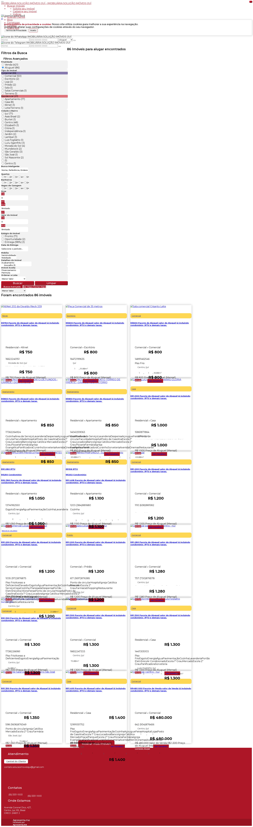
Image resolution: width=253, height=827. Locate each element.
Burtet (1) (10, 119)
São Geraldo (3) (14, 151)
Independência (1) (15, 131)
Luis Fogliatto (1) (14, 140)
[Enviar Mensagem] (60, 46)
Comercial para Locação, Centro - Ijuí (157, 585)
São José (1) (11, 154)
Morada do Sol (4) (15, 145)
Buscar (18, 283)
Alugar (9, 380)
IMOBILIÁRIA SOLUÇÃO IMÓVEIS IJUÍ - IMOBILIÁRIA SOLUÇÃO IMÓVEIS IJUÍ (46, 3)
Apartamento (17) (15, 99)
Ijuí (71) (9, 113)
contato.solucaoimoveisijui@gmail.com (24, 767)
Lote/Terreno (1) (14, 108)
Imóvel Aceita (8, 267)
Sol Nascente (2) (14, 157)
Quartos (5, 174)
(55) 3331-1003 (15, 794)
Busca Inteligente (10, 166)
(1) (6, 160)
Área (3, 191)
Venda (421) (11, 64)
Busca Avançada (11, 286)
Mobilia (5, 253)
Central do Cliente (16, 761)
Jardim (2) (10, 134)
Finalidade (6, 62)
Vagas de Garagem (11, 185)
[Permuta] (10, 272)
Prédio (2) (10, 84)
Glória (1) (10, 128)
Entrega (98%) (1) (15, 242)
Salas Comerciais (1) (16, 90)
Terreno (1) (11, 93)
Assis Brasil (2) (12, 116)
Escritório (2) (12, 78)
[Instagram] (6, 778)
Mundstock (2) (13, 148)
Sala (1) (9, 87)
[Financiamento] (10, 270)
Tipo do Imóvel (9, 70)
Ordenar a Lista (9, 275)
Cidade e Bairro (9, 111)
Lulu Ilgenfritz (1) (15, 143)
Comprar (139, 748)
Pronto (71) (11, 236)
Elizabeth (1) (12, 125)
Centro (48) (11, 122)
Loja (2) (9, 81)
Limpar (51, 283)
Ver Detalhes (25, 381)
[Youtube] (6, 783)
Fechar (250, 2)
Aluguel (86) (12, 67)
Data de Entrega (9, 245)
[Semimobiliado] (8, 255)
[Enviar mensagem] (74, 40)
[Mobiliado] (8, 258)
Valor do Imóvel (9, 215)
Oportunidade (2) (15, 239)
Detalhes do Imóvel (11, 260)
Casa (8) (9, 102)
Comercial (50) (13, 76)
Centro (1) (10, 163)
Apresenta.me (21, 820)
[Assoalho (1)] (16, 265)
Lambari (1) (11, 137)
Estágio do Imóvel (10, 233)
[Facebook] (6, 773)
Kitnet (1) (10, 105)
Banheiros (6, 180)
